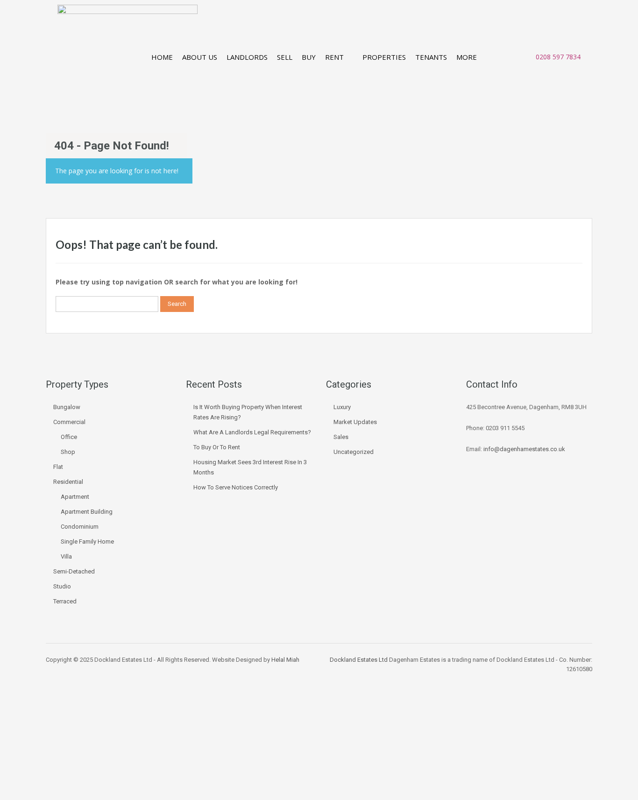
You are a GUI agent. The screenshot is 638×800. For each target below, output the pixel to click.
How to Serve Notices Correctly (235, 487)
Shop (68, 451)
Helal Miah (285, 659)
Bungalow (66, 407)
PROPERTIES (384, 57)
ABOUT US (199, 57)
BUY (309, 57)
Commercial (69, 421)
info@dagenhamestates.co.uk (524, 449)
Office (69, 436)
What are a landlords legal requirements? (252, 432)
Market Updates (355, 421)
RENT (334, 57)
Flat (58, 466)
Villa (66, 556)
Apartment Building (87, 511)
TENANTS (431, 57)
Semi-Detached (74, 571)
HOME (162, 57)
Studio (62, 586)
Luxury (342, 407)
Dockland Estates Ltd (359, 659)
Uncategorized (353, 451)
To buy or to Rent (216, 447)
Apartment (75, 496)
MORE (466, 57)
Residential (68, 481)
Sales (340, 436)
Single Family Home (87, 541)
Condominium (80, 526)
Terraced (65, 601)
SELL (284, 57)
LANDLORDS (247, 57)
